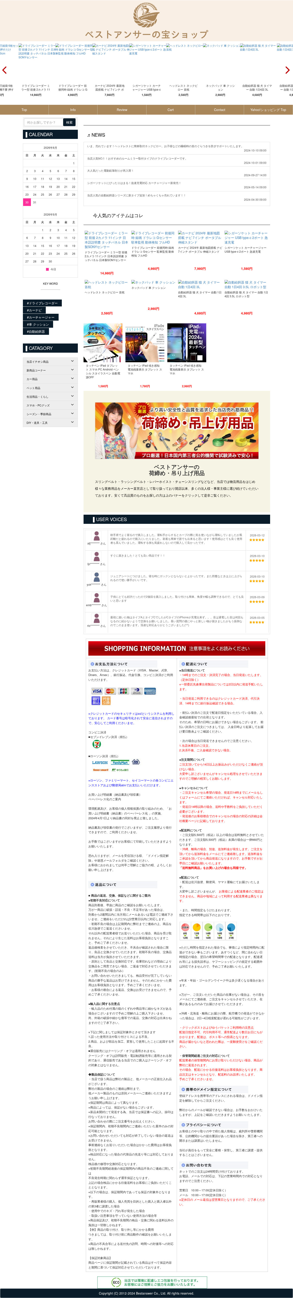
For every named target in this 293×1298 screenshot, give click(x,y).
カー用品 (32, 379)
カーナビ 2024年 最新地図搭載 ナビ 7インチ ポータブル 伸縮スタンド (110, 88)
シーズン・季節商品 (39, 414)
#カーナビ (34, 310)
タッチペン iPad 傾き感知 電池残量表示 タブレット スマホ (145, 369)
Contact (219, 109)
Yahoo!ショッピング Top (268, 109)
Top (24, 109)
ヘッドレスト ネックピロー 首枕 (183, 87)
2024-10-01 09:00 (255, 163)
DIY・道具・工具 (37, 423)
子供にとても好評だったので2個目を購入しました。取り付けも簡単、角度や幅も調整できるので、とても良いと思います (177, 598)
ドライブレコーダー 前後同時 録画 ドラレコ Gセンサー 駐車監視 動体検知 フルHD (72, 88)
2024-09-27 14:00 (255, 175)
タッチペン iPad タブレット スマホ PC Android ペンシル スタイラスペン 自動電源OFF (103, 371)
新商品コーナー (36, 370)
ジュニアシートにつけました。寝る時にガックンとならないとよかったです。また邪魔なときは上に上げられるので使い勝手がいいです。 (176, 578)
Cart (171, 109)
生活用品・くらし (38, 396)
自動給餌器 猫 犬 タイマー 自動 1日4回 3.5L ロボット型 (246, 294)
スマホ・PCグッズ (38, 405)
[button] (288, 71)
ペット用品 (33, 388)
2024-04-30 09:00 (255, 199)
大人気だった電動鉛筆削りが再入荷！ (110, 170)
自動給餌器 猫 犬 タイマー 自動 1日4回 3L (257, 87)
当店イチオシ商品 (38, 361)
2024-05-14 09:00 (255, 187)
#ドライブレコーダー (42, 303)
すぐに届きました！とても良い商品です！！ (137, 555)
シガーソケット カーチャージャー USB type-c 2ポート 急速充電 (146, 88)
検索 (69, 122)
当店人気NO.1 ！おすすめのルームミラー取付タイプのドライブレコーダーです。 (137, 158)
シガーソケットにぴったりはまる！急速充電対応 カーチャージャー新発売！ (134, 182)
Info (73, 109)
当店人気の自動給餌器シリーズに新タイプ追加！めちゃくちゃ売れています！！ (136, 195)
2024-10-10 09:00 (255, 150)
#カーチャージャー (40, 317)
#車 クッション (38, 324)
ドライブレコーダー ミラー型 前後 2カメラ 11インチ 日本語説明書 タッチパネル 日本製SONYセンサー (35, 88)
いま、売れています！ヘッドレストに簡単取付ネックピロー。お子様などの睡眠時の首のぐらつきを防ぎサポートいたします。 (165, 145)
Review (122, 109)
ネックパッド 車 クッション (220, 87)
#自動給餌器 (36, 331)
